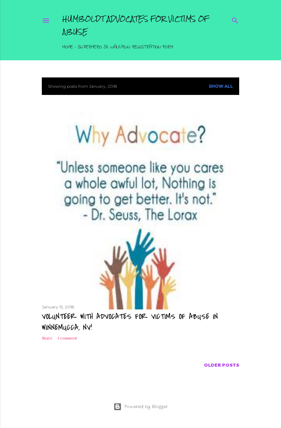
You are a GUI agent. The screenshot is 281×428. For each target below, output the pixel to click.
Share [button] (47, 338)
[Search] (235, 19)
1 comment (67, 338)
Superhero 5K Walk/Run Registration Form (125, 47)
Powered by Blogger (146, 406)
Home (67, 47)
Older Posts (221, 364)
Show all (221, 86)
